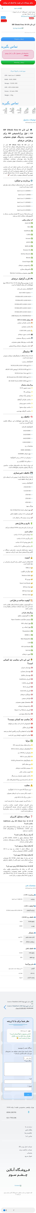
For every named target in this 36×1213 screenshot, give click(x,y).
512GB (20, 953)
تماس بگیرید (9, 46)
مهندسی (20, 973)
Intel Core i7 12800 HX (17, 899)
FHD (21, 941)
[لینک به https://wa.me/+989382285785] (23, 1112)
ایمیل (30, 1086)
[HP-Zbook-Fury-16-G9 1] (18, 16)
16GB (21, 921)
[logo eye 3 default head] (18, 8)
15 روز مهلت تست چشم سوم (15, 968)
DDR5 (20, 926)
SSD (21, 957)
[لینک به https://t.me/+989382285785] (28, 1112)
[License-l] (18, 1185)
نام (30, 1078)
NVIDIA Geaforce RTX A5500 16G (14, 910)
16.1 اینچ (20, 937)
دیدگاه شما (28, 1061)
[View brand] (18, 28)
